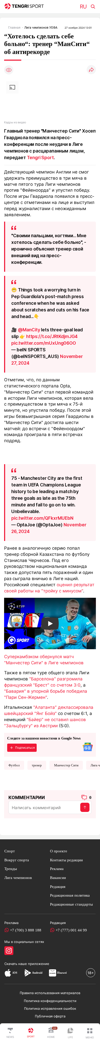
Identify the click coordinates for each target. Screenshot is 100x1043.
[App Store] (7, 973)
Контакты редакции (66, 860)
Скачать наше (16, 964)
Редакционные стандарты (71, 904)
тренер (37, 765)
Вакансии (58, 877)
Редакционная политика (70, 895)
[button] (90, 1033)
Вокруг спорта (16, 860)
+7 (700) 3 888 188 (25, 930)
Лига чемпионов (18, 877)
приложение (38, 964)
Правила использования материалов (50, 993)
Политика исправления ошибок (50, 1008)
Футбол (13, 765)
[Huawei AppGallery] (52, 973)
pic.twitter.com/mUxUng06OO (43, 343)
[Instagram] (8, 950)
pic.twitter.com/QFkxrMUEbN (42, 518)
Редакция (57, 886)
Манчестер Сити (66, 765)
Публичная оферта (50, 1016)
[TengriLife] (70, 1033)
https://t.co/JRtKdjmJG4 (52, 336)
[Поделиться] (91, 70)
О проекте (58, 851)
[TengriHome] (51, 1033)
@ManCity (29, 329)
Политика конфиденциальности (50, 1001)
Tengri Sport (40, 157)
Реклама (57, 868)
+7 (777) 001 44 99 (71, 930)
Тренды (10, 868)
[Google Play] (27, 973)
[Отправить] (84, 807)
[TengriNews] (10, 1033)
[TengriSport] (31, 1033)
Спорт (9, 851)
